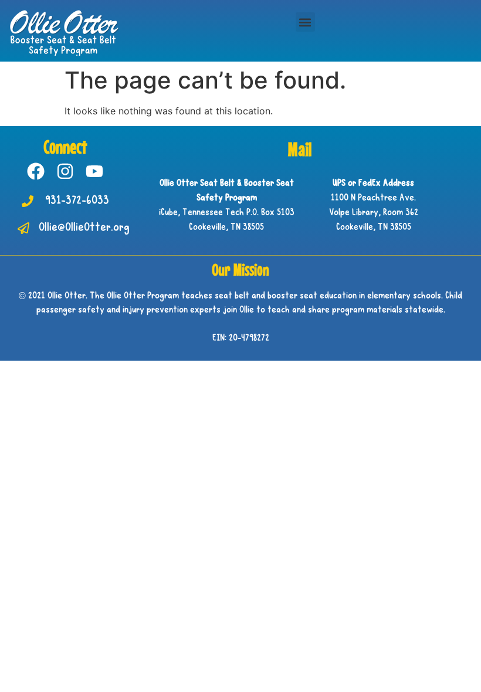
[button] (305, 22)
